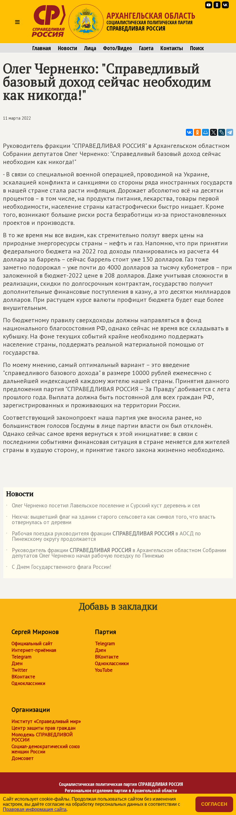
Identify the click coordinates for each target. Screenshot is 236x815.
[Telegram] (229, 132)
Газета (146, 48)
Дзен (17, 663)
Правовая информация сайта (34, 809)
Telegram (21, 656)
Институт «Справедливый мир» (46, 721)
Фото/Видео (117, 48)
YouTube (104, 670)
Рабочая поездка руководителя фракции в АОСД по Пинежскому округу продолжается (103, 536)
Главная (41, 48)
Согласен (214, 804)
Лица (90, 48)
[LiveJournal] (221, 132)
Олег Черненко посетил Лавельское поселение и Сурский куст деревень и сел (103, 506)
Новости (67, 48)
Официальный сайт (32, 643)
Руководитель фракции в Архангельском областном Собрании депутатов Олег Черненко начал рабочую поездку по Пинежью (116, 553)
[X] (213, 132)
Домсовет (23, 758)
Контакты (171, 48)
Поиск (197, 48)
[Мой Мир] (205, 132)
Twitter (19, 670)
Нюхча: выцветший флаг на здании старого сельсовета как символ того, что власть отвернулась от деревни (110, 520)
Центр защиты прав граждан (43, 728)
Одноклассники (28, 683)
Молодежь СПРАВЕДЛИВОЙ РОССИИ (42, 737)
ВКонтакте (23, 676)
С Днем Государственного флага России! (58, 568)
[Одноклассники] (197, 132)
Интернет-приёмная (34, 650)
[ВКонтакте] (189, 132)
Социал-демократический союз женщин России (46, 749)
